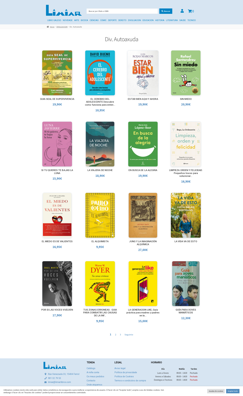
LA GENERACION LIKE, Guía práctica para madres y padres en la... (143, 312)
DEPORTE (112, 20)
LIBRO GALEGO (54, 20)
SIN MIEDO (186, 99)
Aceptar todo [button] (233, 391)
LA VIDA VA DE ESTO (186, 241)
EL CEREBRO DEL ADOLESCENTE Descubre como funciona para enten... (100, 102)
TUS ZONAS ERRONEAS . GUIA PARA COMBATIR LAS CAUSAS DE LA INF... (100, 312)
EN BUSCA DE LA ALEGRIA (143, 170)
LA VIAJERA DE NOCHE (100, 170)
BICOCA (84, 20)
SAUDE (182, 20)
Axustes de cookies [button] (216, 391)
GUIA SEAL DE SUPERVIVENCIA (57, 99)
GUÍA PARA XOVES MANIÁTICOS (186, 311)
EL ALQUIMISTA (100, 241)
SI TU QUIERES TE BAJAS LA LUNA (57, 172)
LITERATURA (172, 20)
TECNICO (191, 20)
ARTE (76, 20)
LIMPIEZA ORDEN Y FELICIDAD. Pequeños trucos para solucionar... (186, 173)
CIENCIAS (94, 20)
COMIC (103, 20)
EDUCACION (148, 20)
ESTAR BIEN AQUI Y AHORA (143, 99)
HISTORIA (159, 20)
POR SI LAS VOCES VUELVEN (57, 309)
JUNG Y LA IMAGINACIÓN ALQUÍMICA (143, 243)
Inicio (52, 27)
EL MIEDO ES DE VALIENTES (57, 241)
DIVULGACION (134, 20)
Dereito (122, 20)
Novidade (68, 20)
